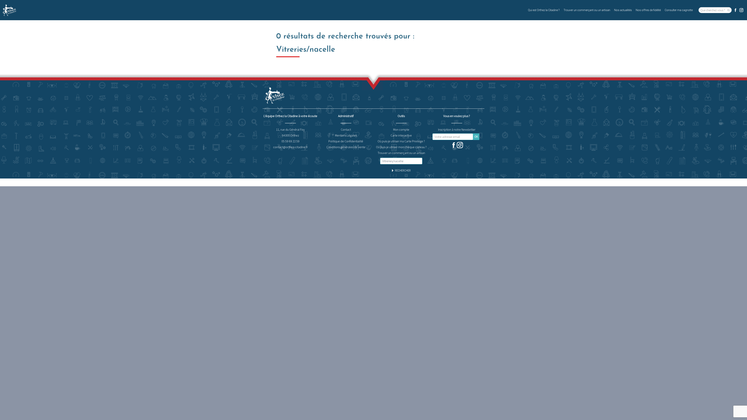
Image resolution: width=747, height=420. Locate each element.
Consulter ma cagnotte (679, 10)
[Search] (728, 10)
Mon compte (401, 129)
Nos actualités (623, 10)
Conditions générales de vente (345, 147)
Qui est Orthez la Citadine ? (544, 10)
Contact (346, 129)
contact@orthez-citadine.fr (290, 147)
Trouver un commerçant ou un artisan (587, 10)
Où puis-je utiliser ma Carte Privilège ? (401, 141)
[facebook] (735, 10)
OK (476, 136)
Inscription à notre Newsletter (456, 129)
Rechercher (403, 170)
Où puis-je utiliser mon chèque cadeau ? (401, 147)
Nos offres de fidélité (648, 10)
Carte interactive (401, 135)
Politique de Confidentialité (345, 141)
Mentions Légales (346, 135)
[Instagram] (741, 10)
